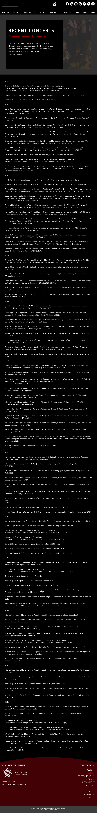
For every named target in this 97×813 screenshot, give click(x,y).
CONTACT (90, 797)
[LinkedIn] (71, 4)
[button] (54, 4)
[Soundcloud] (84, 4)
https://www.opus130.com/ (23, 171)
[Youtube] (76, 4)
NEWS (92, 791)
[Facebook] (67, 4)
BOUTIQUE (90, 785)
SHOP (92, 788)
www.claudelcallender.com (15, 161)
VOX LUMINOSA (88, 794)
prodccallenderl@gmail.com (14, 784)
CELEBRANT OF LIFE (86, 776)
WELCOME (90, 770)
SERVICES (90, 779)
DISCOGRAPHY (88, 782)
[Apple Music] (88, 4)
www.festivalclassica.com (58, 214)
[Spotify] (80, 4)
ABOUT (91, 773)
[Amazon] (93, 4)
